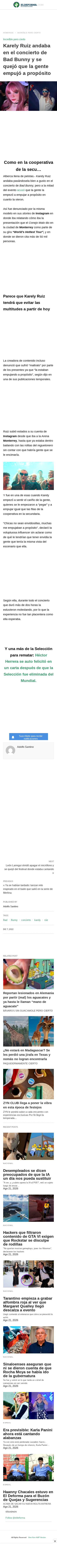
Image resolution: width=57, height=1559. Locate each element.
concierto (26, 920)
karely (37, 920)
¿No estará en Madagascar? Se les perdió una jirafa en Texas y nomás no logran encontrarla (26, 1055)
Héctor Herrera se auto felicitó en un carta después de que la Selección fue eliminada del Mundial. (29, 668)
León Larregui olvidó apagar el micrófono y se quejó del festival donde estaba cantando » (29, 869)
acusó (21, 190)
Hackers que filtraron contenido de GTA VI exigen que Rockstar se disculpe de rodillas (28, 1238)
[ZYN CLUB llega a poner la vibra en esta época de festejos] (28, 1084)
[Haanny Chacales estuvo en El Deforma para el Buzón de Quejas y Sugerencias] (28, 1467)
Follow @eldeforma (15, 1517)
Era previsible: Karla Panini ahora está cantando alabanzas (27, 1434)
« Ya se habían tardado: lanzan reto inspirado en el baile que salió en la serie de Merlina (28, 889)
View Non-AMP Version (37, 1537)
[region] (28, 17)
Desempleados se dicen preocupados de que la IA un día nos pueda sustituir (27, 1174)
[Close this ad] (55, 1541)
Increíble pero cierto (29, 33)
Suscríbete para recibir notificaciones (30, 737)
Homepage (8, 33)
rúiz (46, 920)
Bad (5, 920)
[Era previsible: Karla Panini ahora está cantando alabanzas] (28, 1405)
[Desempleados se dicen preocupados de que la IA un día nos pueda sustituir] (28, 1146)
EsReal (7, 1423)
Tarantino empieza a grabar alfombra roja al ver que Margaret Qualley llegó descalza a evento (27, 1304)
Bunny (14, 920)
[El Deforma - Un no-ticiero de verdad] (28, 5)
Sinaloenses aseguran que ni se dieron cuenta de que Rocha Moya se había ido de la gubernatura (27, 1370)
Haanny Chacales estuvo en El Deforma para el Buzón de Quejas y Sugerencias (28, 1496)
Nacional (8, 1163)
